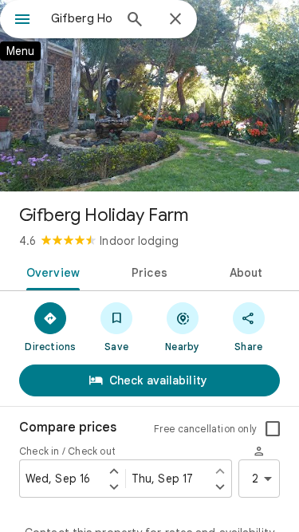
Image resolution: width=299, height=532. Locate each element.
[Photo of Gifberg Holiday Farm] (149, 95)
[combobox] (81, 18)
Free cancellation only (205, 429)
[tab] (50, 271)
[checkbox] (272, 429)
